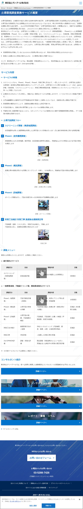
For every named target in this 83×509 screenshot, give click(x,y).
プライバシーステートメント (60, 483)
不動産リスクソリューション (22, 8)
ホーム (3, 8)
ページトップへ (79, 477)
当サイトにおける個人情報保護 (36, 487)
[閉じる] (79, 499)
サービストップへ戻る (10, 429)
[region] (41, 502)
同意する (48, 505)
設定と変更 (33, 505)
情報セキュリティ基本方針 (39, 483)
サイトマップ (53, 487)
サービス (9, 8)
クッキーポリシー (15, 501)
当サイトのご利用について (19, 483)
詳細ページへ (41, 390)
